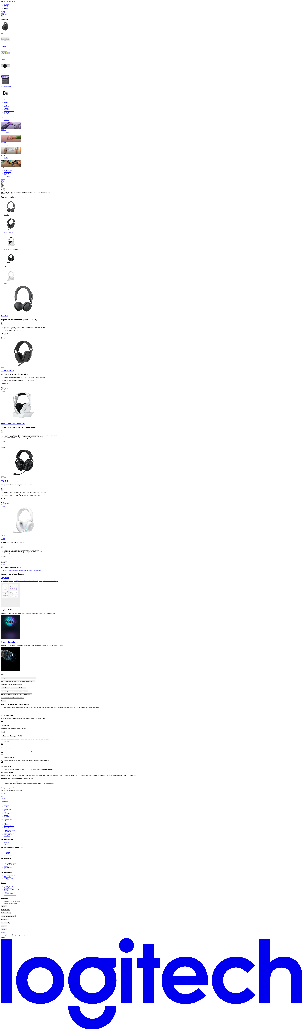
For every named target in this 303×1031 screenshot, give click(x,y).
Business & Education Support (11, 889)
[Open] (4, 189)
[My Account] (2, 187)
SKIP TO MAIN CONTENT (8, 1)
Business (6, 5)
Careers (6, 806)
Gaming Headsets (8, 834)
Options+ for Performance (10, 903)
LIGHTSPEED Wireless (7, 570)
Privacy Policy (11, 935)
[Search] (2, 183)
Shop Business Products (10, 863)
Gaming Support (8, 888)
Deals (2, 180)
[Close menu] (2, 16)
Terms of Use (4, 935)
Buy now (3, 339)
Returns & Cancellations (10, 895)
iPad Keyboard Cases (9, 830)
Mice (5, 823)
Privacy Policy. (50, 783)
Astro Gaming (7, 850)
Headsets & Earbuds (9, 826)
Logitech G (6, 4)
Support (3, 11)
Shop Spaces (7, 861)
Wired (24, 570)
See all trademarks (131, 775)
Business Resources (9, 869)
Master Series (7, 842)
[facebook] (4, 793)
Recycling (6, 815)
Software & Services (9, 864)
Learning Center (8, 809)
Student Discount (8, 879)
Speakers (6, 828)
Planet (2, 181)
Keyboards (6, 824)
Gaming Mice (7, 831)
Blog (5, 810)
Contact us (6, 890)
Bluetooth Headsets (18, 570)
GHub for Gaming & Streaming (12, 901)
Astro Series (29, 570)
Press (5, 812)
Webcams (6, 827)
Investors (6, 808)
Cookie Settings (19, 935)
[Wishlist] (2, 185)
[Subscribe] (17, 782)
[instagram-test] (1, 793)
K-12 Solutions (7, 877)
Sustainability (7, 813)
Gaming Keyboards (9, 833)
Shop (2, 14)
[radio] (1, 337)
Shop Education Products (10, 875)
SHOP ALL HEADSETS (7, 193)
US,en (3, 12)
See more (3, 700)
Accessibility (7, 816)
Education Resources (9, 878)
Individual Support (8, 886)
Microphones (7, 836)
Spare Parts (6, 892)
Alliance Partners (8, 867)
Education (6, 7)
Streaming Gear (8, 855)
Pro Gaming (7, 852)
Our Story (6, 805)
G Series (34, 570)
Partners (6, 866)
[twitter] (3, 793)
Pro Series (38, 570)
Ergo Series (7, 844)
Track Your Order (8, 893)
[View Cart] (2, 189)
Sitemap (26, 935)
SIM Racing (7, 853)
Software (3, 179)
